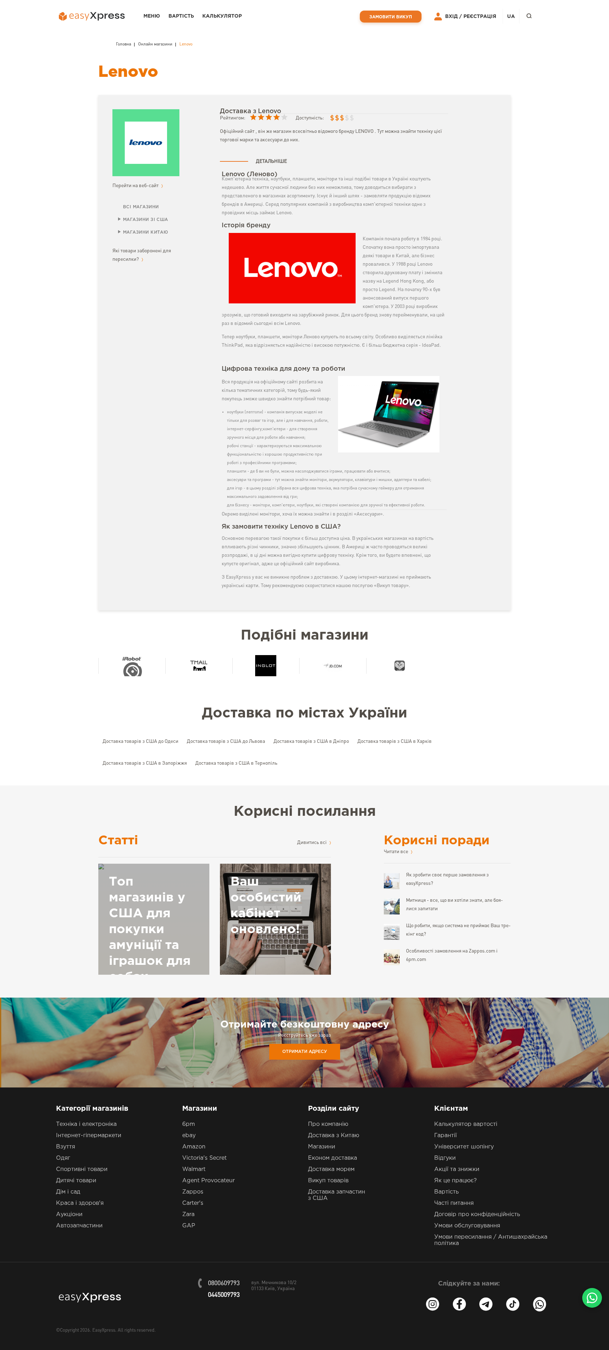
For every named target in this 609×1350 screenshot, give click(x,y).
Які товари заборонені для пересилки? (141, 255)
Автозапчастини (79, 1225)
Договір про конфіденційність (477, 1214)
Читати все (396, 851)
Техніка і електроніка (86, 1124)
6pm (188, 1124)
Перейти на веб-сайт (136, 185)
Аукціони (69, 1214)
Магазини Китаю (145, 232)
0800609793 (224, 1283)
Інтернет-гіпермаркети (88, 1135)
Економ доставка (332, 1158)
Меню (151, 16)
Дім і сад (68, 1192)
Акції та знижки (456, 1169)
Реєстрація (479, 16)
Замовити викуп (390, 17)
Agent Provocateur (208, 1180)
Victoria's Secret (204, 1158)
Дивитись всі (312, 842)
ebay (189, 1135)
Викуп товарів (328, 1180)
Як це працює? (455, 1180)
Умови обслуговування (467, 1225)
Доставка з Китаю (333, 1135)
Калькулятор (222, 16)
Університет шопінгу (464, 1146)
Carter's (192, 1203)
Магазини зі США (145, 220)
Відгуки (445, 1158)
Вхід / (453, 16)
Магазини (321, 1146)
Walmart (193, 1169)
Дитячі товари (76, 1180)
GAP (188, 1225)
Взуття (65, 1146)
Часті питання (454, 1203)
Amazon (193, 1146)
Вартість (181, 16)
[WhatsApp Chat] (592, 1298)
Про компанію (328, 1124)
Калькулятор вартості (465, 1124)
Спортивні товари (81, 1169)
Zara (188, 1214)
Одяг (63, 1158)
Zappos (192, 1192)
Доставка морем (331, 1169)
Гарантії (445, 1135)
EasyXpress (103, 1330)
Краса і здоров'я (80, 1203)
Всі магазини (141, 207)
